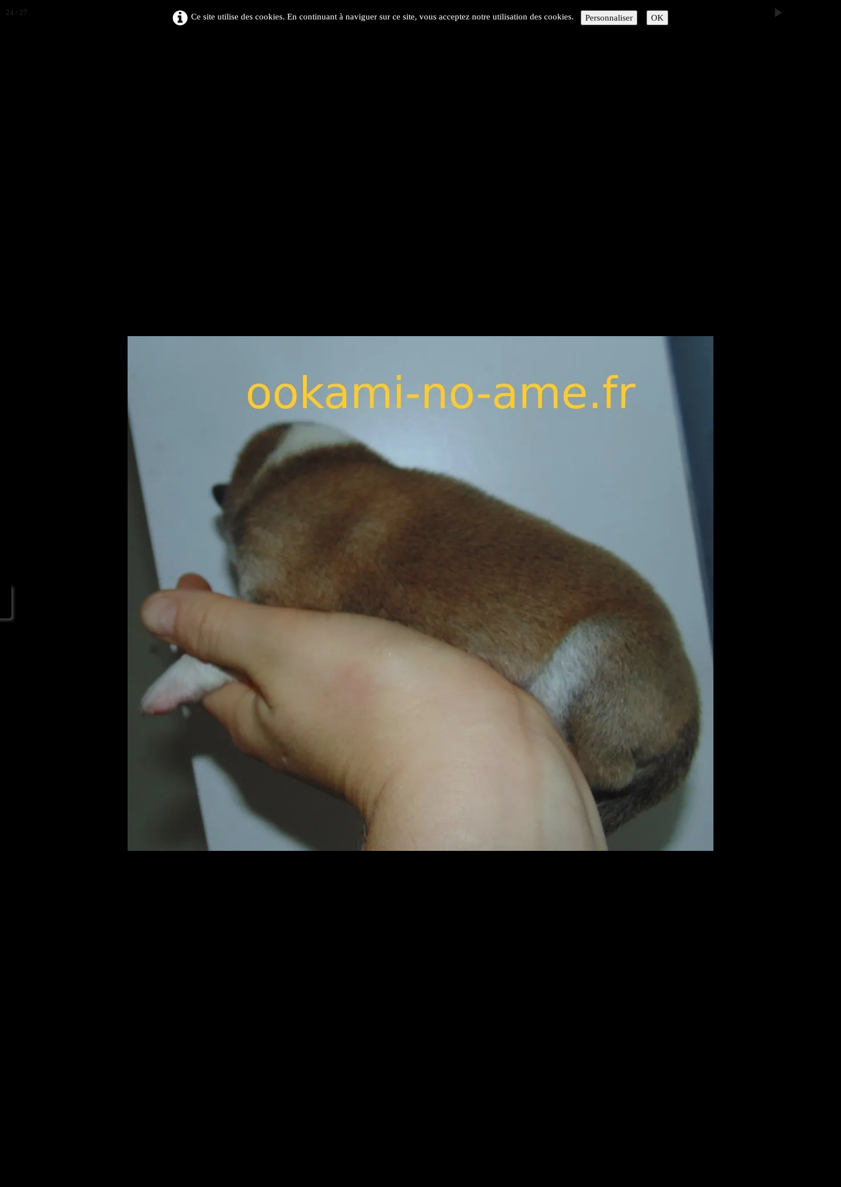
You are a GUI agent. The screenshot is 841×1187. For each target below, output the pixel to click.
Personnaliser (609, 17)
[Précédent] (20, 593)
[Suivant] (821, 593)
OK (657, 17)
